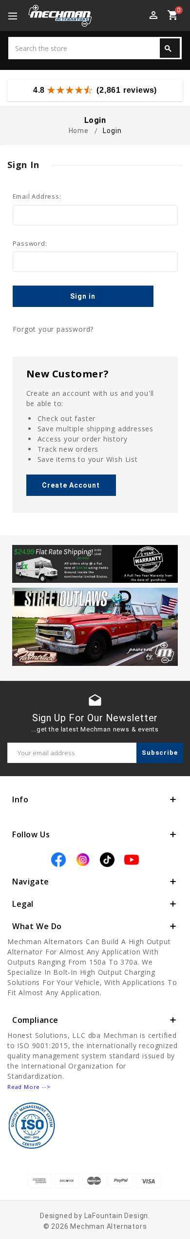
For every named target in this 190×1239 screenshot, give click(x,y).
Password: (30, 243)
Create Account (71, 485)
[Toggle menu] (17, 16)
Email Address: (37, 196)
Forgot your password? (53, 329)
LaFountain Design (116, 1216)
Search (168, 48)
